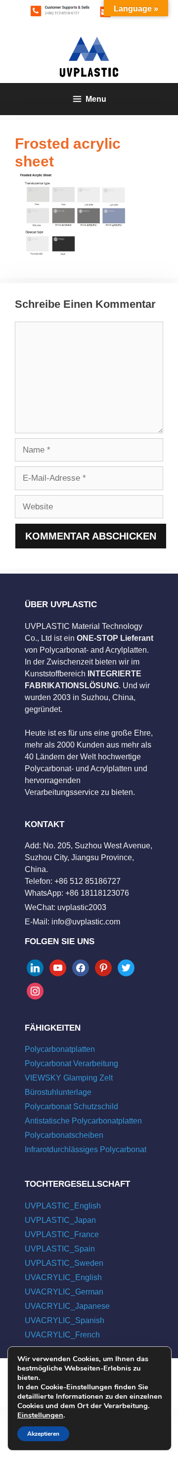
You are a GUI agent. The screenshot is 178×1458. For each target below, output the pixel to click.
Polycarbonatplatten (60, 1049)
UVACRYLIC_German (64, 1292)
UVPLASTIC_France (62, 1234)
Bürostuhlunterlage (58, 1092)
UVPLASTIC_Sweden (64, 1263)
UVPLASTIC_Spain (60, 1249)
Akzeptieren (43, 1434)
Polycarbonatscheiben (64, 1135)
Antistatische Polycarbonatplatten (83, 1121)
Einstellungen (40, 1415)
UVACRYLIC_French (62, 1335)
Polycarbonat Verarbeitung (71, 1063)
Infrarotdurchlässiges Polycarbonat (85, 1149)
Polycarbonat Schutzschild (71, 1106)
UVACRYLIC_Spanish (64, 1320)
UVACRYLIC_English (63, 1277)
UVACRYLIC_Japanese (67, 1306)
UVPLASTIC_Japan (60, 1220)
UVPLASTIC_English (63, 1206)
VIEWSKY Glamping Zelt (69, 1078)
